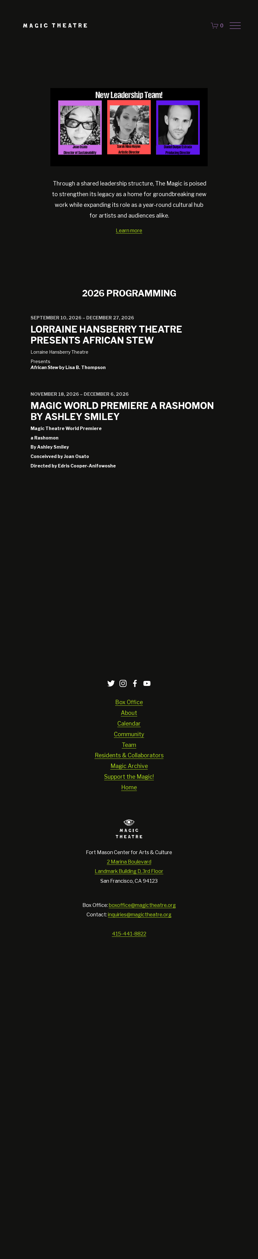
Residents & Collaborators (129, 755)
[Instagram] (123, 683)
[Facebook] (135, 683)
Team (129, 745)
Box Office (129, 702)
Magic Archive (129, 766)
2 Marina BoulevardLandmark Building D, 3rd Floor (129, 866)
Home (129, 787)
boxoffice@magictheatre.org (142, 905)
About (129, 713)
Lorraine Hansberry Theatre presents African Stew (106, 335)
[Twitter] (111, 683)
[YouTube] (147, 683)
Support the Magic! (129, 776)
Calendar (129, 723)
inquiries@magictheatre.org (139, 915)
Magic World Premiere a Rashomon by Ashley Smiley (122, 411)
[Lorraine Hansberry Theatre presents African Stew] (129, 307)
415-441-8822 (129, 934)
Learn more (129, 231)
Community (129, 734)
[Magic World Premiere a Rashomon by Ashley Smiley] (129, 383)
